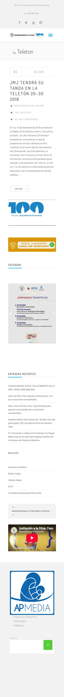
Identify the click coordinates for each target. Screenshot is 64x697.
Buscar (14, 638)
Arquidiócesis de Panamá (29, 105)
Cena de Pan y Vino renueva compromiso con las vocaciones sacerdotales (30, 398)
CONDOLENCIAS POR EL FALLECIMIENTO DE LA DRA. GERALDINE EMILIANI (31, 388)
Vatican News (15, 480)
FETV (10, 486)
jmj (17, 112)
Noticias (26, 112)
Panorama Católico (17, 467)
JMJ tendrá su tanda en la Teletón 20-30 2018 (27, 91)
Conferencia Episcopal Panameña (24, 493)
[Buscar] (48, 645)
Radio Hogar (14, 473)
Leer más (19, 189)
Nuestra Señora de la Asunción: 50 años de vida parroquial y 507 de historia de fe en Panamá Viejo (31, 423)
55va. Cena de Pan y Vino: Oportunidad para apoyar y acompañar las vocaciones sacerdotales (29, 409)
